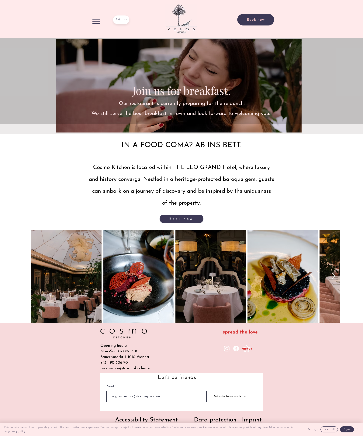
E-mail (110, 386)
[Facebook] (236, 348)
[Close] (358, 429)
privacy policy (17, 431)
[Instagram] (226, 348)
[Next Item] (333, 276)
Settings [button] (312, 429)
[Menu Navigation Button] (96, 21)
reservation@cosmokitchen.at (126, 368)
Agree (347, 429)
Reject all (329, 429)
